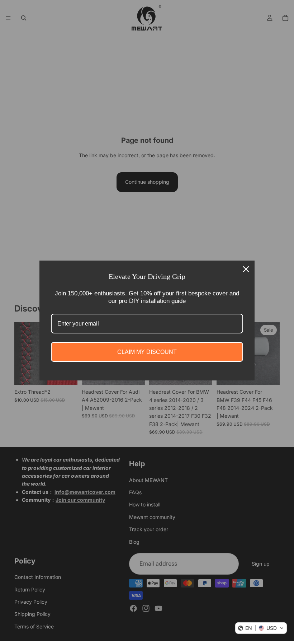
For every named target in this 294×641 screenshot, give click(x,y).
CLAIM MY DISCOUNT (147, 352)
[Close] (246, 269)
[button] (261, 628)
